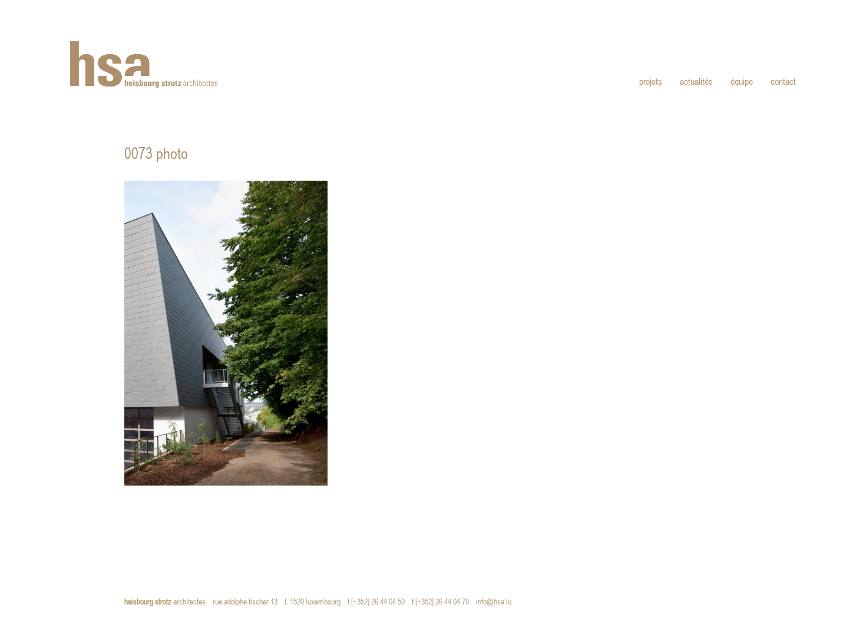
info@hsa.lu (496, 602)
